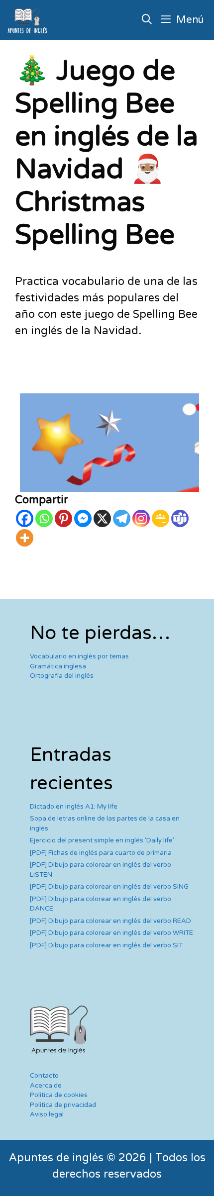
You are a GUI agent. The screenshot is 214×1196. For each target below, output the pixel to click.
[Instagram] (141, 518)
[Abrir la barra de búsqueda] (147, 20)
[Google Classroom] (160, 518)
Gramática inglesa (58, 666)
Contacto (44, 1076)
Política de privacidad (63, 1105)
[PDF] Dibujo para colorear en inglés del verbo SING (109, 887)
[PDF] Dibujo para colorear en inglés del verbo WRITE (111, 933)
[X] (102, 518)
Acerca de (46, 1086)
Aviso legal (47, 1114)
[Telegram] (121, 518)
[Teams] (180, 518)
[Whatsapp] (44, 518)
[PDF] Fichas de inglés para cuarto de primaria (101, 853)
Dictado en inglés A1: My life (73, 807)
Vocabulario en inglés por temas (79, 656)
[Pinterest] (63, 518)
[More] (24, 538)
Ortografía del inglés (62, 676)
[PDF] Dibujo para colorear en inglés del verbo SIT (106, 945)
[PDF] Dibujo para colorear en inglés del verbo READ (110, 921)
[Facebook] (24, 518)
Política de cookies (59, 1095)
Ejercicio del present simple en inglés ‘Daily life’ (102, 840)
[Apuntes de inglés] (29, 20)
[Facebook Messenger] (83, 518)
